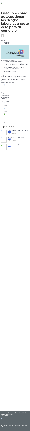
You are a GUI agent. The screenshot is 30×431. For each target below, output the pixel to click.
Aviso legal (7, 426)
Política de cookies (16, 425)
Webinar (3, 10)
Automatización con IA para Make (12, 110)
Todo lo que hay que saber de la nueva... (13, 121)
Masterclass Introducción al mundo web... (14, 115)
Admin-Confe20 (4, 39)
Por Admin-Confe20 (8, 112)
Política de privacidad (6, 425)
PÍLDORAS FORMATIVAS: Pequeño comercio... (15, 104)
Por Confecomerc (8, 107)
